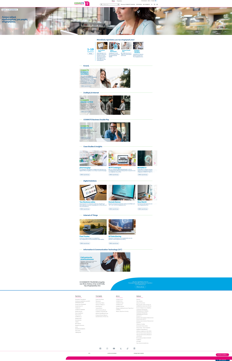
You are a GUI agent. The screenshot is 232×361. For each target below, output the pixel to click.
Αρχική (4, 9)
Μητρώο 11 (138, 316)
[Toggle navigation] (157, 4)
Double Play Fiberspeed (80, 304)
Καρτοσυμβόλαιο (79, 313)
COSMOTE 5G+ (119, 299)
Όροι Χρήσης (139, 301)
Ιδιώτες (113, 0)
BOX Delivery (78, 323)
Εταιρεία (153, 0)
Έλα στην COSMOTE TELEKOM (128, 4)
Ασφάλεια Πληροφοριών (142, 329)
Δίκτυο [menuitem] (118, 296)
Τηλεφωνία (77, 307)
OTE (89, 353)
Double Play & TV (79, 306)
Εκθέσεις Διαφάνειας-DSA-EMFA (143, 331)
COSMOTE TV (78, 316)
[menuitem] (100, 348)
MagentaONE (78, 318)
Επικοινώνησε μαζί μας (101, 309)
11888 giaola (78, 332)
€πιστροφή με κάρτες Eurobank (143, 337)
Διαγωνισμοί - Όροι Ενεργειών (143, 327)
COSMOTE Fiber (119, 302)
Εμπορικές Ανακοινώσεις (142, 325)
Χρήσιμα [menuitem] (138, 296)
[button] (152, 4)
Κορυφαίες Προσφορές (80, 299)
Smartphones (78, 320)
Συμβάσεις (138, 339)
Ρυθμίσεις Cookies (140, 324)
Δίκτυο (149, 0)
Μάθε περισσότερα (85, 86)
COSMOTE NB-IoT (120, 306)
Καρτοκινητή (78, 314)
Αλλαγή (90, 53)
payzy (76, 327)
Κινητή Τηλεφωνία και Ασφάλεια (143, 307)
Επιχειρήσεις (119, 0)
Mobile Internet (78, 311)
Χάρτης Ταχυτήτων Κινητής (122, 311)
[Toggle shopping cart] (155, 4)
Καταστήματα (144, 0)
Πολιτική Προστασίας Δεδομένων (144, 332)
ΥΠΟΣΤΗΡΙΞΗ (139, 4)
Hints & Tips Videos (100, 302)
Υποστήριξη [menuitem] (99, 296)
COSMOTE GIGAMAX (80, 309)
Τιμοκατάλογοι (99, 308)
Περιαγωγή (98, 301)
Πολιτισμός (77, 330)
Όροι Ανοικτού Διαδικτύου (142, 343)
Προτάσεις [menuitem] (78, 296)
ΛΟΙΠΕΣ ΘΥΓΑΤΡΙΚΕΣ (111, 353)
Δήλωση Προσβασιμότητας (102, 313)
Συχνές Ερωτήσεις (100, 299)
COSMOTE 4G (119, 304)
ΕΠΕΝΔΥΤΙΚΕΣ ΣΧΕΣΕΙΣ (139, 353)
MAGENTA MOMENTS (80, 328)
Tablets (77, 321)
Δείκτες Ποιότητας (140, 302)
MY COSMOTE (146, 4)
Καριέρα (138, 299)
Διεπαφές (138, 341)
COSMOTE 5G (119, 301)
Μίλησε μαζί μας (140, 286)
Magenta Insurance (79, 325)
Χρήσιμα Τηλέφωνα (100, 304)
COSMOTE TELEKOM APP (101, 311)
